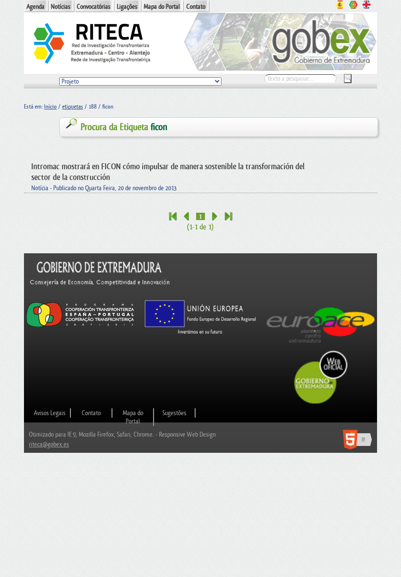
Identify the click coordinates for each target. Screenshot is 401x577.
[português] (353, 5)
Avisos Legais (50, 413)
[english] (366, 5)
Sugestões (174, 413)
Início (50, 107)
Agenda (35, 6)
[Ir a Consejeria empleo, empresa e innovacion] (100, 294)
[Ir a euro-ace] (321, 345)
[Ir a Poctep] (80, 327)
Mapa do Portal (162, 6)
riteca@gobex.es (49, 444)
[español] (340, 5)
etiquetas (72, 107)
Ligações (127, 6)
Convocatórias (94, 6)
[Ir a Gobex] (321, 402)
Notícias (60, 6)
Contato (195, 6)
